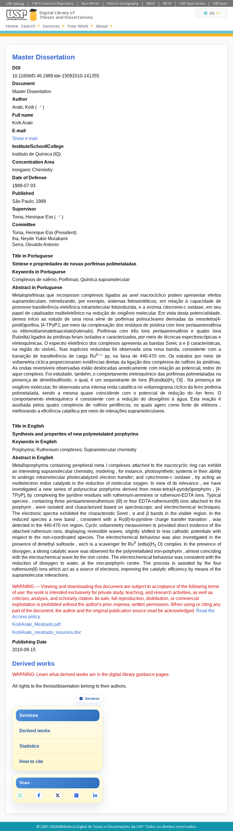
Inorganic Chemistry (32, 169)
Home (12, 26)
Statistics (29, 746)
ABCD (151, 3)
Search (28, 26)
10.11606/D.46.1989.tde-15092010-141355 (55, 75)
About (102, 26)
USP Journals (222, 3)
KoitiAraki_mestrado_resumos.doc (47, 632)
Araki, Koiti (23, 107)
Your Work (77, 26)
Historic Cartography (122, 3)
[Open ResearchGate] (76, 795)
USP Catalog (15, 3)
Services (51, 26)
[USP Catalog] (39, 107)
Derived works (34, 730)
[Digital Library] (33, 15)
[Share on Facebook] (39, 795)
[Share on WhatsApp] (20, 795)
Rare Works (90, 3)
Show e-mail (25, 138)
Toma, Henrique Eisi (32, 217)
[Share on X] (57, 795)
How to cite (31, 761)
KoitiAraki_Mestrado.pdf (36, 624)
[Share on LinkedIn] (95, 795)
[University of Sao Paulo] (16, 15)
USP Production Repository (52, 3)
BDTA (167, 3)
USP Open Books (192, 3)
